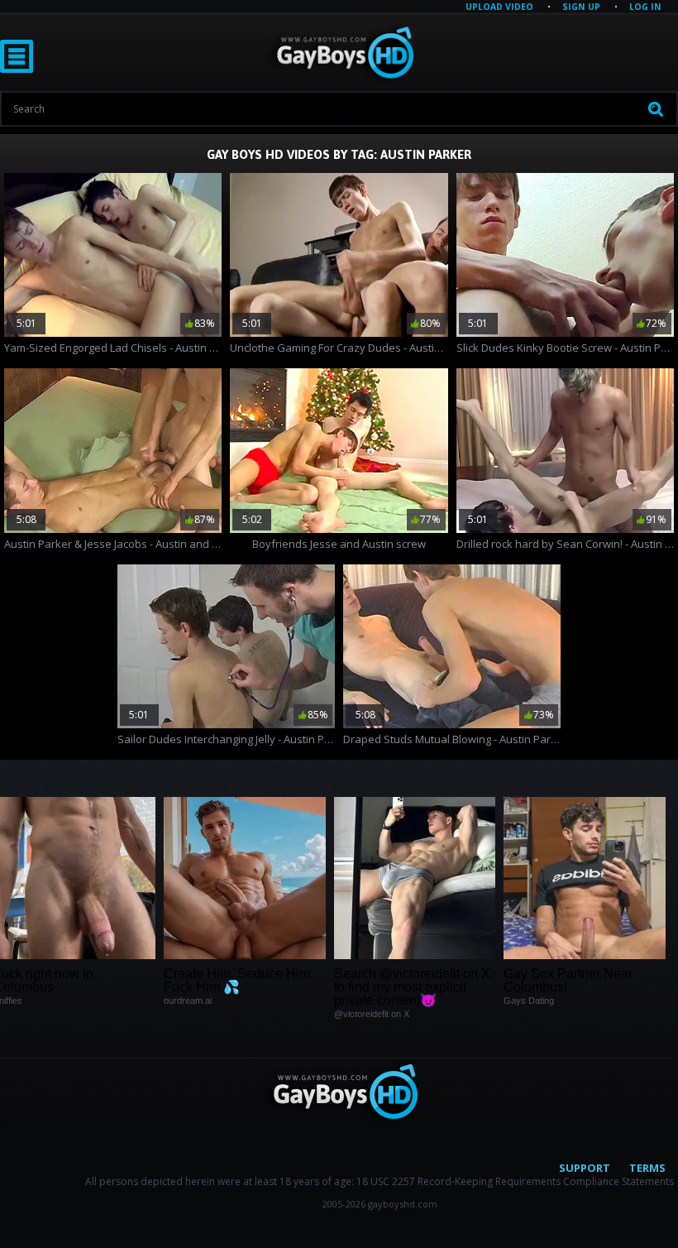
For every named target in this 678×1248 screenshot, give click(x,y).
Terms (647, 1167)
